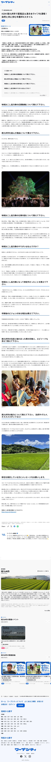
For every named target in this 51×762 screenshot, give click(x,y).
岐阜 (24, 721)
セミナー (23, 742)
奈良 (21, 724)
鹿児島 (25, 731)
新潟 (5, 721)
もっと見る (47, 610)
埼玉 (5, 719)
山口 (18, 726)
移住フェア (39, 744)
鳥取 (5, 726)
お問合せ (4, 704)
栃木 (12, 719)
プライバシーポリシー (21, 753)
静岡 (28, 721)
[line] (17, 526)
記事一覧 (6, 696)
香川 (8, 728)
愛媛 (12, 728)
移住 (2, 740)
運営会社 (32, 753)
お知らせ (40, 701)
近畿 (2, 724)
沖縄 (2, 733)
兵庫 (18, 724)
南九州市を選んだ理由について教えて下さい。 (18, 79)
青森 (5, 716)
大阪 (15, 724)
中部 (2, 721)
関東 (2, 719)
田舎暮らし (14, 740)
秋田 (12, 716)
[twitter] (11, 526)
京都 (12, 724)
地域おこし (25, 740)
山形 (18, 716)
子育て (34, 740)
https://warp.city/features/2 (9, 512)
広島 (15, 726)
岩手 (8, 716)
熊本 (15, 731)
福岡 (5, 731)
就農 (14, 742)
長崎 (12, 731)
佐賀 (8, 731)
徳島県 (8, 744)
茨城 (8, 719)
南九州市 (16, 696)
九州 (2, 731)
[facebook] (14, 526)
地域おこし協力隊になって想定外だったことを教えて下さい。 (22, 93)
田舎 (27, 742)
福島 (21, 716)
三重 (5, 724)
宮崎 (21, 731)
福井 (15, 721)
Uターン (47, 742)
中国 (2, 726)
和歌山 (25, 724)
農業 (41, 740)
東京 (18, 719)
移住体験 (30, 740)
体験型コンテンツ (17, 744)
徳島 (5, 728)
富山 (8, 721)
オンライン (42, 742)
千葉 (21, 719)
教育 (23, 744)
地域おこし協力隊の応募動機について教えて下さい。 (20, 74)
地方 (9, 742)
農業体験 (18, 742)
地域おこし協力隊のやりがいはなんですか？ (17, 88)
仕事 (11, 742)
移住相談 (45, 740)
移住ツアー (31, 742)
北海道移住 (37, 742)
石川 (12, 721)
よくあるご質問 (30, 701)
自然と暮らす (4, 742)
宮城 (15, 716)
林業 (2, 744)
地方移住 (20, 740)
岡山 (12, 726)
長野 (21, 721)
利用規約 (27, 753)
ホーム (3, 701)
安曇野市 (27, 744)
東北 (2, 716)
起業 (5, 744)
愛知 (31, 721)
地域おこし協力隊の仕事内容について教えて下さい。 (20, 84)
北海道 (2, 714)
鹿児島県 (11, 696)
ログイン (12, 704)
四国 (2, 728)
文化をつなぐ (32, 744)
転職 (38, 740)
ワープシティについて (15, 701)
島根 (8, 726)
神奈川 (25, 719)
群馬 (15, 719)
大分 (18, 731)
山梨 (18, 721)
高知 (15, 728)
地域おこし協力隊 (7, 740)
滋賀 (8, 724)
